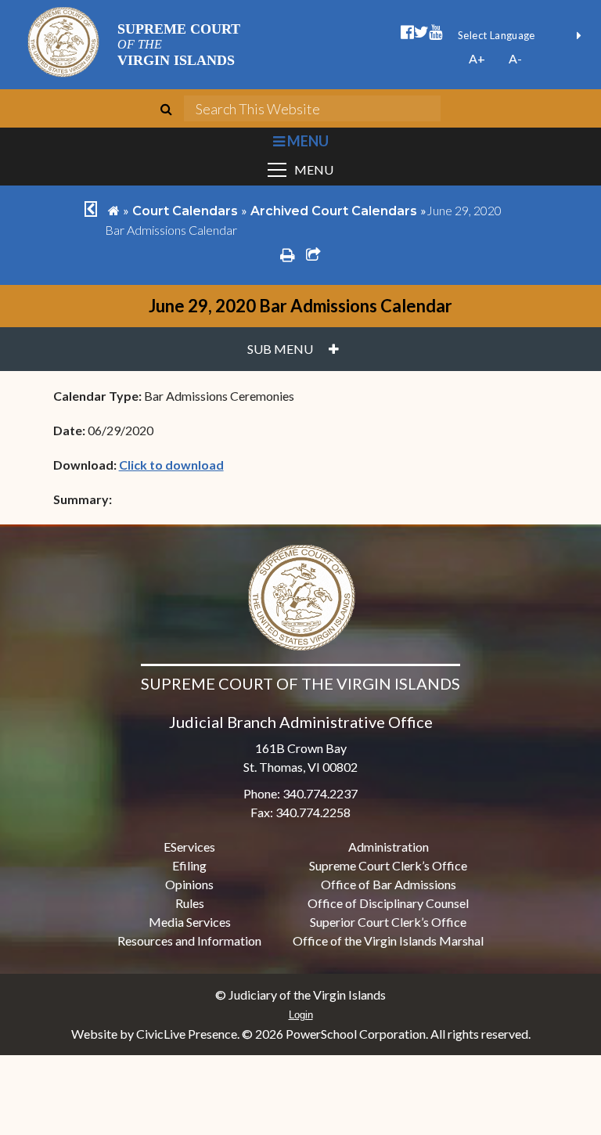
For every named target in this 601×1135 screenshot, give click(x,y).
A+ (477, 58)
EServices (189, 846)
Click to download (171, 464)
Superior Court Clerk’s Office (388, 921)
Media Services (190, 921)
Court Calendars (185, 211)
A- (515, 58)
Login (301, 1015)
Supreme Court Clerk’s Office (388, 865)
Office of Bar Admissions (388, 884)
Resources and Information (189, 940)
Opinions (189, 884)
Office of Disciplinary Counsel (388, 902)
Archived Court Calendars (333, 211)
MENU (306, 141)
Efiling (189, 865)
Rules (189, 902)
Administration (388, 846)
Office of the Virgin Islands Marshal (388, 940)
